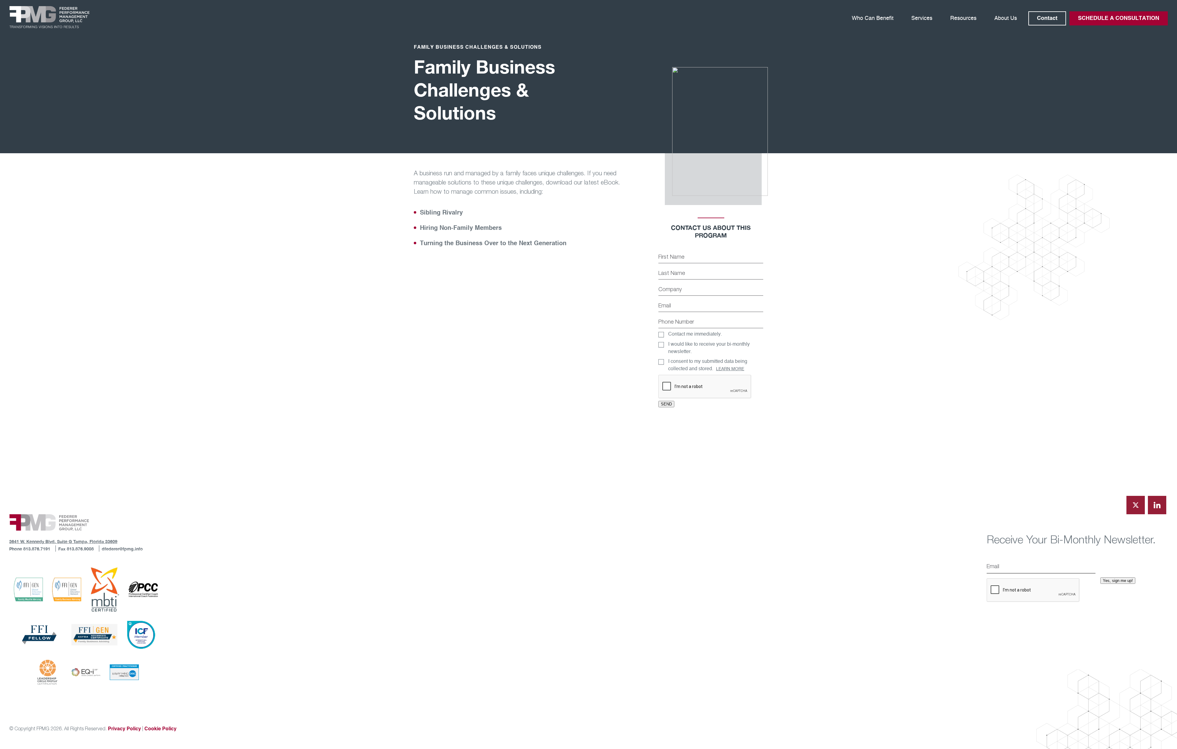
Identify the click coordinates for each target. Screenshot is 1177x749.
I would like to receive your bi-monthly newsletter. (709, 348)
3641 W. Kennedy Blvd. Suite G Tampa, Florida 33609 (63, 541)
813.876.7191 (36, 548)
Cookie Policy (160, 729)
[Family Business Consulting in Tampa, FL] (49, 17)
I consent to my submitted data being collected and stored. (707, 365)
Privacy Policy (124, 729)
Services (921, 18)
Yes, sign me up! (1118, 580)
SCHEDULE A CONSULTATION (1118, 18)
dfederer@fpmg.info (122, 548)
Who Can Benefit (872, 18)
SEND (666, 404)
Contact (1047, 18)
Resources (963, 18)
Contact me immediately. (695, 334)
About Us (1005, 18)
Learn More (730, 369)
